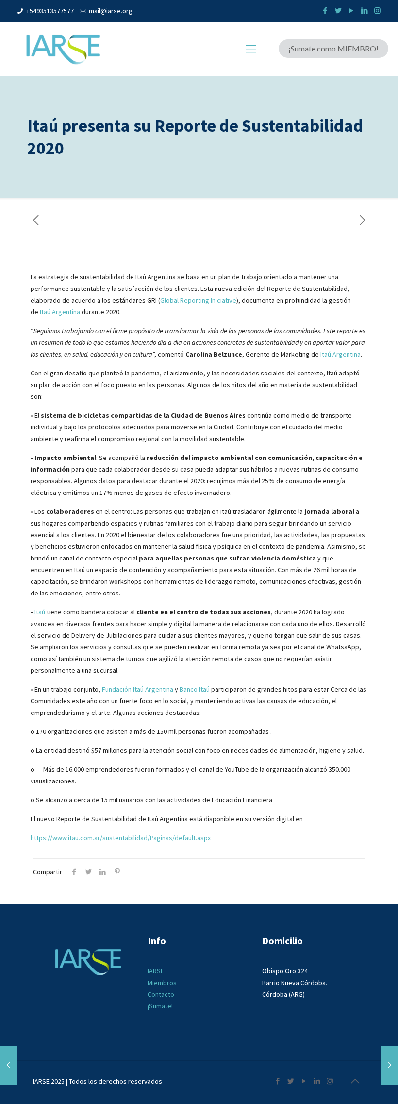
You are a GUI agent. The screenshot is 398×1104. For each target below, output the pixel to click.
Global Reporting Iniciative (198, 300)
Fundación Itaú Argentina (137, 689)
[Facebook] (325, 10)
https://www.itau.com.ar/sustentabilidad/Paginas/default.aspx (121, 837)
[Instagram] (377, 10)
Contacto (161, 994)
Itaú (39, 612)
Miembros (162, 982)
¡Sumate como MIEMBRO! (333, 48)
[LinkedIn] (364, 10)
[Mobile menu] (251, 48)
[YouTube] (351, 10)
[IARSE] (63, 48)
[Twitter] (338, 10)
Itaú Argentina (60, 311)
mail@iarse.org (111, 10)
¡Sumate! (160, 1006)
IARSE (156, 971)
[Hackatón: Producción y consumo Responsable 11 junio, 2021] (8, 1065)
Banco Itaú (195, 689)
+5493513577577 (50, 10)
